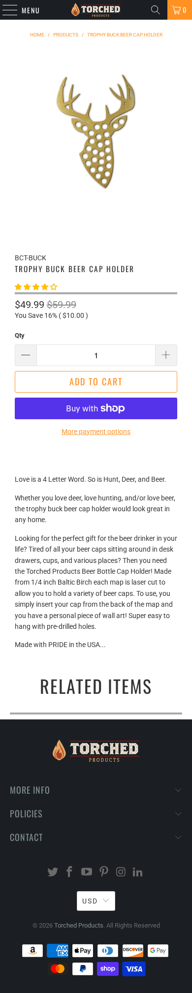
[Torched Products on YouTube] (87, 873)
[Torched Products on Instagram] (121, 873)
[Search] (155, 10)
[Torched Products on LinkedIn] (138, 873)
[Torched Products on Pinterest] (104, 873)
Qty (20, 335)
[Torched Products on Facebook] (70, 873)
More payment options (96, 431)
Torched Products (78, 925)
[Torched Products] (96, 10)
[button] (36, 287)
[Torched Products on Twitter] (52, 873)
